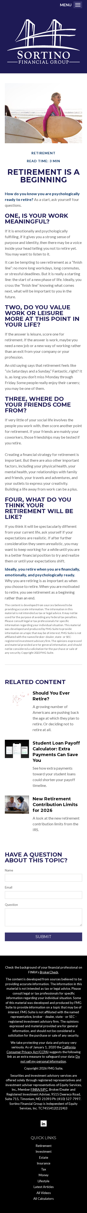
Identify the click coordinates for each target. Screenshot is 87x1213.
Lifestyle (43, 1181)
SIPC (44, 1089)
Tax (43, 1169)
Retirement (43, 1146)
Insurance (43, 1163)
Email (8, 887)
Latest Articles (44, 1187)
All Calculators (43, 1199)
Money (44, 1175)
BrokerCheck (49, 972)
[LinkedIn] (44, 1123)
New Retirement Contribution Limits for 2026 (55, 804)
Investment (43, 1151)
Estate (43, 1157)
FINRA (35, 1089)
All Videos (43, 1193)
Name (9, 870)
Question (11, 905)
